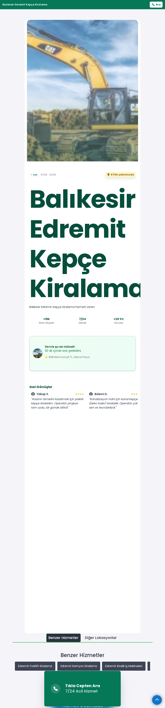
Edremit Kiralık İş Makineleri (123, 666)
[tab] (63, 638)
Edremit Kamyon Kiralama (79, 666)
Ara (158, 4)
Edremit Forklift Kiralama (35, 666)
